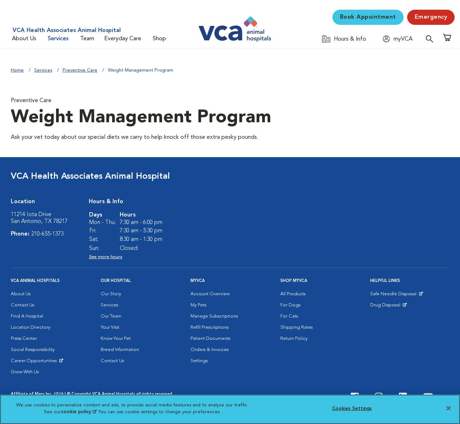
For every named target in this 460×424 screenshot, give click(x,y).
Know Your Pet (116, 338)
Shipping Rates (296, 327)
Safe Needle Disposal (394, 296)
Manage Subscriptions (214, 316)
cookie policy (78, 412)
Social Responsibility (33, 349)
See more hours (105, 257)
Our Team (111, 316)
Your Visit (110, 327)
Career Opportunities (35, 362)
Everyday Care (122, 39)
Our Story (111, 294)
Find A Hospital (27, 316)
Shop (159, 39)
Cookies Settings (352, 408)
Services (58, 39)
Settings (199, 361)
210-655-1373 (47, 234)
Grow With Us (25, 372)
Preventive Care (80, 70)
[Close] (448, 408)
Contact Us (22, 305)
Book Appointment (368, 17)
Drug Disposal (388, 307)
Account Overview (210, 294)
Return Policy (294, 338)
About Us (24, 39)
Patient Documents (210, 338)
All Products (292, 294)
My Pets (198, 305)
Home (17, 70)
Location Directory (30, 327)
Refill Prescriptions (209, 327)
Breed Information (120, 349)
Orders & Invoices (209, 349)
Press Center (24, 338)
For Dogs (290, 305)
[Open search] (431, 39)
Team (87, 39)
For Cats (289, 316)
